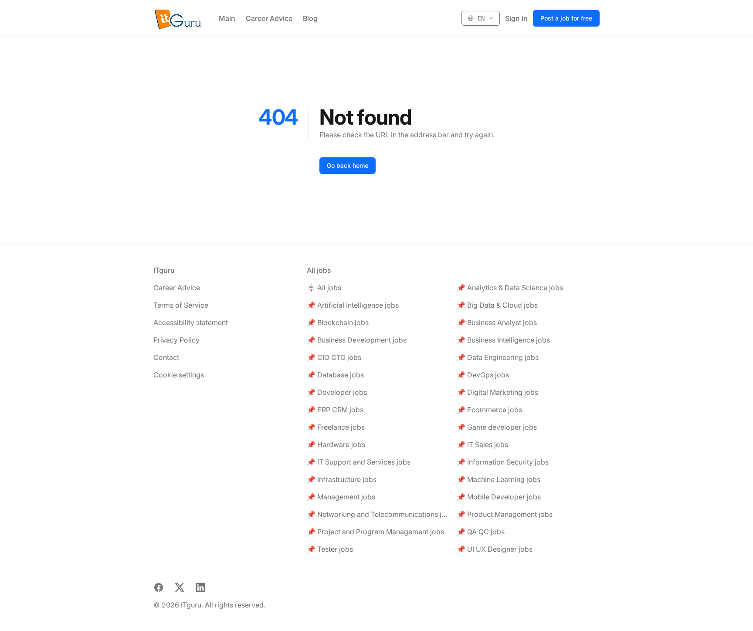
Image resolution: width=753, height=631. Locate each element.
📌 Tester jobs (330, 549)
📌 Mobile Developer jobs (499, 496)
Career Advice (269, 18)
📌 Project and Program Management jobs (375, 531)
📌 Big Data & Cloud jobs (497, 305)
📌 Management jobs (341, 496)
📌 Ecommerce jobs (489, 409)
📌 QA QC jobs (481, 531)
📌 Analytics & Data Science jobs (510, 287)
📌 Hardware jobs (336, 444)
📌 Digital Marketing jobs (497, 392)
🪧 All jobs (324, 287)
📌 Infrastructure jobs (341, 479)
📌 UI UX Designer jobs (495, 549)
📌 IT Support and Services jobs (358, 462)
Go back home (347, 165)
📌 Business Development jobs (357, 340)
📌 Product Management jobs (505, 514)
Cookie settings (178, 374)
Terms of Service (180, 305)
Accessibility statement (190, 322)
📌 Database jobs (335, 374)
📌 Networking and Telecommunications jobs (378, 514)
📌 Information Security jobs (503, 462)
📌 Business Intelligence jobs (503, 340)
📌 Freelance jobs (336, 427)
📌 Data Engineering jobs (498, 357)
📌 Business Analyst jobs (497, 322)
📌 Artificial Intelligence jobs (353, 305)
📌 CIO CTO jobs (334, 357)
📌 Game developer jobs (497, 427)
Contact (166, 357)
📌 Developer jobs (337, 392)
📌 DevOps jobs (483, 374)
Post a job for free (566, 18)
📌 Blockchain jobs (338, 322)
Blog (310, 18)
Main (227, 18)
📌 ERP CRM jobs (335, 409)
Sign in (516, 18)
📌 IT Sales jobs (482, 444)
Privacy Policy (176, 340)
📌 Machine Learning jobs (498, 479)
